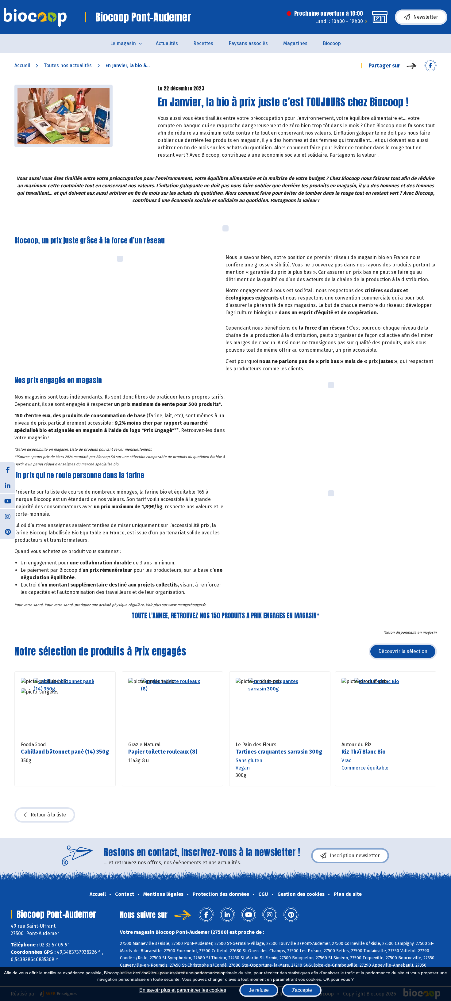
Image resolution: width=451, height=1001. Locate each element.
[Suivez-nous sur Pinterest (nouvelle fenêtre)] (7, 531)
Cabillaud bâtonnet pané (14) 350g (65, 751)
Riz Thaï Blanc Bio (363, 751)
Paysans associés (248, 43)
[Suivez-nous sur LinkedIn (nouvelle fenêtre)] (7, 485)
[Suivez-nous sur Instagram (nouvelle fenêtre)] (7, 516)
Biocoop (332, 43)
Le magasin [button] (123, 43)
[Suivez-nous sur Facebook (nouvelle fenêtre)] (7, 470)
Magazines (295, 43)
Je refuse (259, 990)
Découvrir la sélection (402, 651)
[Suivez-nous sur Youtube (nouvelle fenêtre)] (7, 500)
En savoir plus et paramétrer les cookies (182, 990)
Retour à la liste (48, 815)
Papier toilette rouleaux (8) (162, 751)
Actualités (167, 43)
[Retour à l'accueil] (35, 17)
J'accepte (301, 990)
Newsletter (425, 17)
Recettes (203, 43)
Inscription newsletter (355, 855)
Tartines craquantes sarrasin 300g (279, 751)
